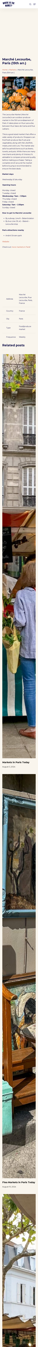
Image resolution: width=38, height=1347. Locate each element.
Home (4, 70)
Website (5, 242)
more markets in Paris (21, 247)
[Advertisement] (19, 37)
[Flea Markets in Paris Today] (19, 976)
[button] (34, 4)
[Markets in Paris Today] (19, 556)
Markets (12, 70)
